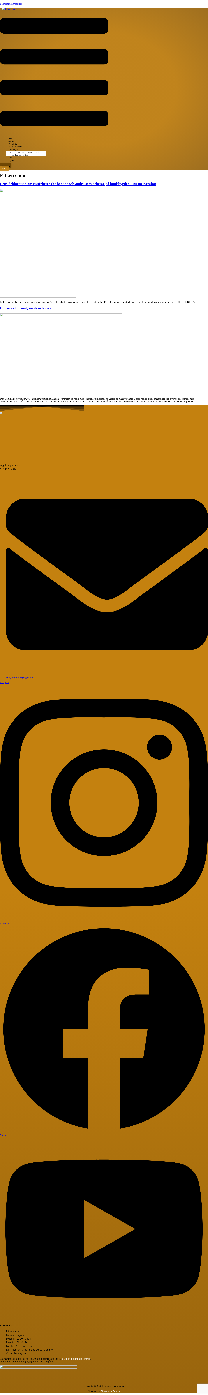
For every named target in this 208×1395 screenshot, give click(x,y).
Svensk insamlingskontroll (75, 1359)
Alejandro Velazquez (110, 1391)
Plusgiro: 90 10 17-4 (17, 1342)
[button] (54, 72)
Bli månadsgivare (16, 1335)
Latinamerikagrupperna (11, 3)
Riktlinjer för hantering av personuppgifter (30, 1349)
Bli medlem (12, 1331)
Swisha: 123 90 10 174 (18, 1338)
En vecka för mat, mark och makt (26, 308)
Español (11, 160)
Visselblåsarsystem (17, 1353)
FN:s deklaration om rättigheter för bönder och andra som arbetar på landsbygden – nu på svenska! (78, 184)
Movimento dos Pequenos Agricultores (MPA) (25, 153)
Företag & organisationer (20, 1346)
